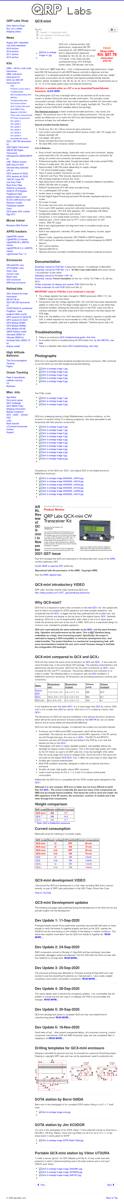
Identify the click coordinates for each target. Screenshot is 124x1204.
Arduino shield (13, 346)
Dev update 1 (15, 121)
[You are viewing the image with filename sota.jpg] (54, 1111)
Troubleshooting (16, 91)
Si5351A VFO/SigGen (16, 190)
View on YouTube (43, 892)
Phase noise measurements (21, 115)
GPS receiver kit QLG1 (17, 319)
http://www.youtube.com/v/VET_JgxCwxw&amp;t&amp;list (62, 592)
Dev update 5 (15, 132)
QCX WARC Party (17, 109)
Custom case (12, 273)
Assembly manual (43, 278)
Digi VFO (10, 214)
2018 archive (12, 51)
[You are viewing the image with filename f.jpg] (53, 455)
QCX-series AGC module (18, 211)
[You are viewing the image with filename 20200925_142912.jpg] (61, 477)
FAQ (12, 85)
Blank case (11, 276)
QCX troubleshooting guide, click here (77, 337)
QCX (103, 616)
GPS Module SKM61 (16, 322)
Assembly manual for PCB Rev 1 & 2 (52, 269)
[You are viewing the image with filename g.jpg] (53, 458)
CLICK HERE (53, 91)
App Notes (11, 397)
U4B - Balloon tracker (16, 161)
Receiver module (14, 202)
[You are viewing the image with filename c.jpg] (53, 445)
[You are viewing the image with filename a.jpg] (53, 439)
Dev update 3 (15, 126)
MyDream (11, 386)
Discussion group (14, 400)
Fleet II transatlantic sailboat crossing (15, 379)
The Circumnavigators (16, 360)
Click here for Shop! (15, 25)
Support (10, 432)
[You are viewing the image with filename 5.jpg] (53, 380)
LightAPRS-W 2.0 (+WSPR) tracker (19, 249)
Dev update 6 (15, 135)
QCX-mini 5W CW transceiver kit (14, 81)
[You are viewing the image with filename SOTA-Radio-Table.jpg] (61, 1140)
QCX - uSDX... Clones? (17, 414)
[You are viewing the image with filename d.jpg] (53, 448)
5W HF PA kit (12, 299)
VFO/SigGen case (15, 267)
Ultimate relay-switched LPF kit (17, 169)
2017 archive (12, 54)
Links (8, 420)
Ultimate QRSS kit (15, 337)
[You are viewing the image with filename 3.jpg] (53, 374)
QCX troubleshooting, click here (83, 345)
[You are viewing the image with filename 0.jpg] (53, 426)
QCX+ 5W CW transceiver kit (18, 143)
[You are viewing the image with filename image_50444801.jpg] (60, 1168)
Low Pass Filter (13, 182)
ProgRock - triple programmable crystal (16, 312)
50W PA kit (94, 719)
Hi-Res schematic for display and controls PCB (57, 284)
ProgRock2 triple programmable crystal (16, 195)
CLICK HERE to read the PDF (49, 565)
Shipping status (13, 31)
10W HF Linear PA (15, 179)
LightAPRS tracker (15, 236)
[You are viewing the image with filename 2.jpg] (53, 371)
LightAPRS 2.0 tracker (16, 239)
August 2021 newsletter (17, 42)
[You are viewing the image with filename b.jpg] (53, 442)
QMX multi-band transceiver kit (14, 75)
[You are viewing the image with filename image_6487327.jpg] (60, 1174)
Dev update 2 (15, 123)
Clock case (11, 270)
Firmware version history (20, 88)
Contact (10, 429)
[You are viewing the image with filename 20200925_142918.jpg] (61, 481)
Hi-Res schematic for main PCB (50, 287)
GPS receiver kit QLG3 (17, 176)
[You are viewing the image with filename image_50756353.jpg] (60, 1171)
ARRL (112, 558)
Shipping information (16, 408)
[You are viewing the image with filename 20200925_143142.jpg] (61, 487)
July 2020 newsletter (16, 45)
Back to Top (112, 1197)
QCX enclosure (13, 279)
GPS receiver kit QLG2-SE (18, 316)
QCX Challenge (13, 403)
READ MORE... (71, 957)
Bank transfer (12, 423)
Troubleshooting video (19, 100)
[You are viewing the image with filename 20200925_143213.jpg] (61, 493)
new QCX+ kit (94, 607)
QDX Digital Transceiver (17, 147)
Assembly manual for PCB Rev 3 (50, 266)
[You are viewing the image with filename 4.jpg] (53, 377)
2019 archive (12, 48)
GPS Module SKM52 (16, 325)
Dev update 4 (15, 129)
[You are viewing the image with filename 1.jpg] (53, 368)
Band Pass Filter (14, 185)
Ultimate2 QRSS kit (15, 334)
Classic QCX (38, 692)
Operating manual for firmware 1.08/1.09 (53, 275)
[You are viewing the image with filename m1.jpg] (48, 53)
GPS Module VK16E (16, 328)
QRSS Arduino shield (16, 331)
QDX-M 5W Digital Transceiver (14, 151)
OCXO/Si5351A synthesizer (19, 308)
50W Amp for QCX (15, 164)
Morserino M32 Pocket (17, 225)
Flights (9, 366)
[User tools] (113, 29)
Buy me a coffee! (14, 28)
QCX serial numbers (18, 103)
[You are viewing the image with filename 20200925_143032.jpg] (61, 484)
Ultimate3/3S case (15, 265)
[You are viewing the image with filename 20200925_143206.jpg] (61, 490)
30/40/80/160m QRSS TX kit (18, 342)
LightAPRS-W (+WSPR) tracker (17, 244)
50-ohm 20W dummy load (18, 199)
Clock (9, 208)
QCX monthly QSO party (20, 106)
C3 (7, 383)
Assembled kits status (19, 138)
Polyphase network (15, 205)
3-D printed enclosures (16, 426)
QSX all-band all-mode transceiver (16, 295)
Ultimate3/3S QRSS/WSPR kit (19, 157)
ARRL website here (52, 574)
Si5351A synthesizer (16, 188)
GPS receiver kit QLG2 (17, 173)
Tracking (10, 363)
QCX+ (57, 613)
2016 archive (12, 57)
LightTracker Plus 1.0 (16, 253)
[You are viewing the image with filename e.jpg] (53, 452)
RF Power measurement (20, 118)
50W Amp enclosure (15, 282)
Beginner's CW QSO (18, 112)
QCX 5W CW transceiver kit (18, 304)
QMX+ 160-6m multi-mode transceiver (18, 70)
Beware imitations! (15, 411)
